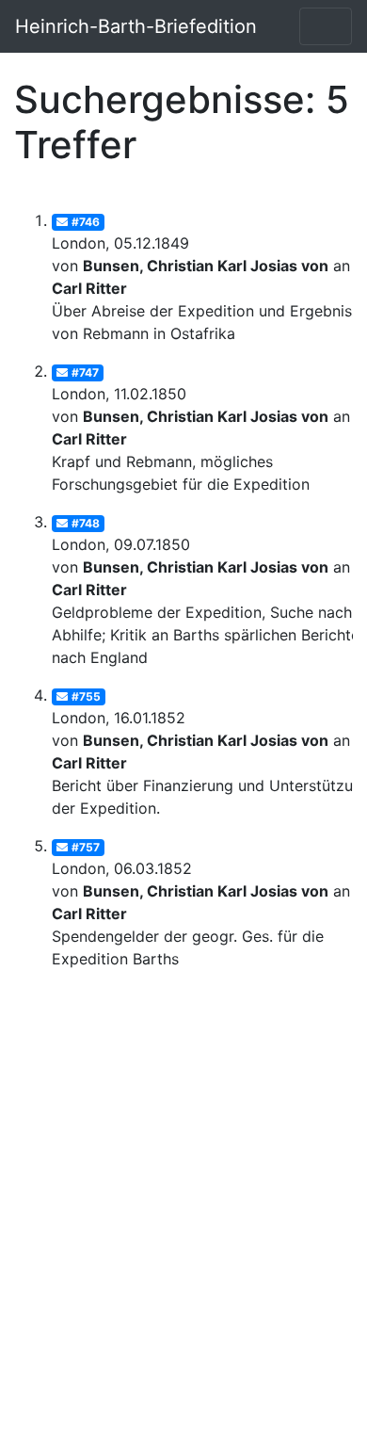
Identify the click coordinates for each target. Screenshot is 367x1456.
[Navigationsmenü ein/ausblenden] (325, 26)
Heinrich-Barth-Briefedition (136, 26)
